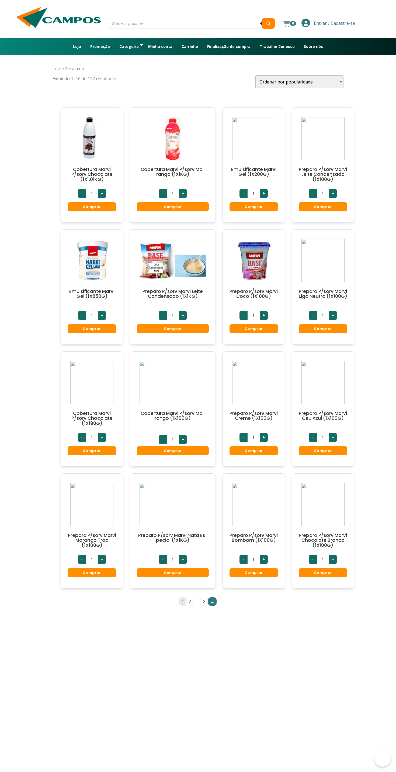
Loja (77, 46)
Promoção (100, 46)
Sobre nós (313, 46)
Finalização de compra (229, 46)
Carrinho (190, 46)
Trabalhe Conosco (277, 46)
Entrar (320, 23)
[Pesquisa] (268, 23)
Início (57, 68)
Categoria (129, 46)
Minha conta (160, 46)
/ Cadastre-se (341, 23)
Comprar (92, 206)
